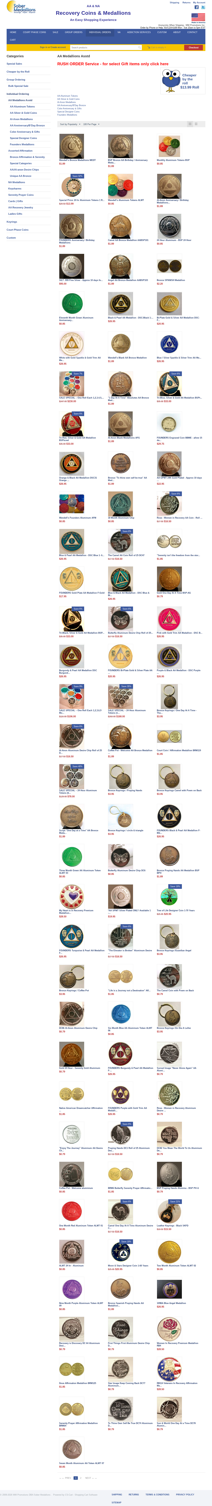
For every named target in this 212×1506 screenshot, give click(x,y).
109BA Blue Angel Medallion (171, 1303)
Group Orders (73, 32)
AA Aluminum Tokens (22, 106)
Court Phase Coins (34, 32)
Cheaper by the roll (188, 79)
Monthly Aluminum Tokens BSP (173, 160)
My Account (199, 2)
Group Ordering (16, 79)
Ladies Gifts (15, 213)
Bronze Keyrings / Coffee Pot (74, 990)
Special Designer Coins (23, 138)
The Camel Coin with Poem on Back (175, 990)
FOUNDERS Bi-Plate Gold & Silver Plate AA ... (130, 671)
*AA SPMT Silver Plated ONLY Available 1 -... (129, 911)
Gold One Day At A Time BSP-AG (174, 593)
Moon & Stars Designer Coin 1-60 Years (128, 1265)
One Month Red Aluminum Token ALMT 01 (81, 1225)
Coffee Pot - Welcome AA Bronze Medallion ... (130, 751)
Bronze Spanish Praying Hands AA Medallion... (126, 1304)
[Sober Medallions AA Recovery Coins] (21, 6)
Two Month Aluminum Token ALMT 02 (176, 1265)
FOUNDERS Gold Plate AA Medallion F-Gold (82, 593)
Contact (192, 32)
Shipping (174, 2)
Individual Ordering (18, 93)
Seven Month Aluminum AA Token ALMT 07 (81, 1463)
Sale (55, 32)
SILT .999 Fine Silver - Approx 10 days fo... (81, 280)
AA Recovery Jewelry (20, 207)
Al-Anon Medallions (21, 119)
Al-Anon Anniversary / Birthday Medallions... (173, 201)
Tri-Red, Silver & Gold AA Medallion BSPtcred (77, 439)
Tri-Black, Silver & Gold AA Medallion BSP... (81, 633)
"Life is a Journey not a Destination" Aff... (129, 990)
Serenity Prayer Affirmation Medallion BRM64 (78, 1424)
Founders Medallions (22, 144)
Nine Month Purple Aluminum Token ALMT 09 (81, 1304)
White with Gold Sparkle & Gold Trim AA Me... (80, 358)
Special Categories (21, 163)
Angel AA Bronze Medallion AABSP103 (128, 280)
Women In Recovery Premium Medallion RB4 (177, 1344)
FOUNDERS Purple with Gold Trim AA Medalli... (127, 1109)
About (177, 32)
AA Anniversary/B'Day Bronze (27, 125)
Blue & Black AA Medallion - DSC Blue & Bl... (128, 594)
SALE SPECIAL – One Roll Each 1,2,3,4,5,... (81, 398)
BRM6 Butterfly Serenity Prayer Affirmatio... (130, 1188)
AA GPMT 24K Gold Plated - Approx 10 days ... (179, 479)
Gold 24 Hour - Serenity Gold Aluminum (79, 1068)
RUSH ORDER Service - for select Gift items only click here (112, 64)
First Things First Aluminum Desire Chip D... (129, 1344)
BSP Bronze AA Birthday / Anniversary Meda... (128, 161)
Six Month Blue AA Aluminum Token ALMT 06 (130, 1029)
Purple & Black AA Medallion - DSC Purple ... (178, 671)
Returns (186, 2)
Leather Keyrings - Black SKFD (172, 1225)
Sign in (43, 47)
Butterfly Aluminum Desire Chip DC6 (126, 870)
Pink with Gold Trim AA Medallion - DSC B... (179, 633)
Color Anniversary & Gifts (25, 131)
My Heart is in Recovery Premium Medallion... (76, 911)
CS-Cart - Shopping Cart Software (81, 1495)
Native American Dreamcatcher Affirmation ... (81, 1109)
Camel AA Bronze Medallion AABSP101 (128, 240)
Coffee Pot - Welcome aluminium (76, 1188)
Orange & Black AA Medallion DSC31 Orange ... (78, 479)
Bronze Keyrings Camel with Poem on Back (179, 790)
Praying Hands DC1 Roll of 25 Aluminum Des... (129, 1149)
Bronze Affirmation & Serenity (27, 157)
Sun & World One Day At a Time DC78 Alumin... (176, 1424)
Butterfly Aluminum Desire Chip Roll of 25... (130, 633)
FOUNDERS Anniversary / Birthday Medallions (77, 241)
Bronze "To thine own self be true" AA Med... (127, 479)
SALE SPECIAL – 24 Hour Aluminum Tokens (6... (78, 791)
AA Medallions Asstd (20, 100)
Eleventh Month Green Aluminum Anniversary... (76, 318)
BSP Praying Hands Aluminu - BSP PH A (178, 1188)
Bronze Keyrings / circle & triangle (125, 830)
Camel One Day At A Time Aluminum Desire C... (130, 1226)
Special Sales (14, 63)
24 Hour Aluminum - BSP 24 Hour (174, 240)
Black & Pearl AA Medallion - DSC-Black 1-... (130, 317)
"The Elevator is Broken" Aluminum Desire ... (130, 951)
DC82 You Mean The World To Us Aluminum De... (179, 1149)
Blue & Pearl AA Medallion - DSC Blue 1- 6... (81, 555)
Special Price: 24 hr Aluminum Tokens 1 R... (82, 200)
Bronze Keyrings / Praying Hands (125, 790)
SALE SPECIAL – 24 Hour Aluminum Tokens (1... (127, 711)
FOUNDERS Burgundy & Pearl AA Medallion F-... (130, 1069)
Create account (58, 47)
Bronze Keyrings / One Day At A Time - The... (177, 711)
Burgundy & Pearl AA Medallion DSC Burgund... (78, 671)
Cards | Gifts (15, 201)
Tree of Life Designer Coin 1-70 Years (176, 910)
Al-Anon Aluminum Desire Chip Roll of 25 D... (80, 751)
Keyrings (12, 221)
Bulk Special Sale (18, 86)
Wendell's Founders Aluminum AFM (77, 518)
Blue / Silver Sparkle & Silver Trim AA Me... (179, 357)
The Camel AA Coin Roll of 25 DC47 (126, 555)
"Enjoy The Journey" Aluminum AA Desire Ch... (81, 1149)
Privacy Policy (185, 1494)
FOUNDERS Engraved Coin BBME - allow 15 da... (179, 439)
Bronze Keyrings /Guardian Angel (174, 950)
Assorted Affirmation (20, 150)
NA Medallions (16, 182)
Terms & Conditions (157, 1494)
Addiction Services (139, 32)
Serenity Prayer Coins (21, 194)
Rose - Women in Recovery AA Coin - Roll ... (179, 518)
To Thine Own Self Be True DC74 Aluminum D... (130, 1424)
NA (119, 32)
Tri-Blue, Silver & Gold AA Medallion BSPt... (179, 398)
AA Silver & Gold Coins (23, 112)
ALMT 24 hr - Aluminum (71, 1265)
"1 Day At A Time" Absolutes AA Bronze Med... (128, 399)
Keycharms (14, 188)
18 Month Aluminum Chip (121, 518)
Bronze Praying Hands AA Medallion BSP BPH (178, 871)
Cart (13, 40)
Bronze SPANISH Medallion (171, 280)
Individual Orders (100, 32)
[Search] (139, 48)
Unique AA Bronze (20, 176)
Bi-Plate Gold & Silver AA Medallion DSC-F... (178, 318)
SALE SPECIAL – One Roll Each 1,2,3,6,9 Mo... (80, 711)
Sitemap (116, 1502)
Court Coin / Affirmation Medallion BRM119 (179, 750)
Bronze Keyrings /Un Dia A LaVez (174, 1028)
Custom (162, 32)
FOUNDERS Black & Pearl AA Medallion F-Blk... (178, 831)
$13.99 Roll (189, 87)
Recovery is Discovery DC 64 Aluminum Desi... (79, 1344)
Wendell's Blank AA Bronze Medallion (127, 357)
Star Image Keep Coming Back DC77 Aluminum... (126, 1384)
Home (13, 32)
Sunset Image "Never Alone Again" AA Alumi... (176, 1069)
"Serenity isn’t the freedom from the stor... (178, 555)
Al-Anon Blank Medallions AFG (124, 438)
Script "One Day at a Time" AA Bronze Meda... (78, 831)
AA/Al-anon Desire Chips (24, 169)
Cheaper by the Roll (18, 71)
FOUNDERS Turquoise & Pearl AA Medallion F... (82, 951)
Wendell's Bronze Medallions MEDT (77, 160)
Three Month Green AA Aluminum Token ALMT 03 (80, 871)
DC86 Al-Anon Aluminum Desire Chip (78, 1028)
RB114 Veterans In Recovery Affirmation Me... (177, 1384)
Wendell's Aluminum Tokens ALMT (126, 200)
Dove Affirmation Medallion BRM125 (77, 1383)
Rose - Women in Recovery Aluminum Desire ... (176, 1109)
